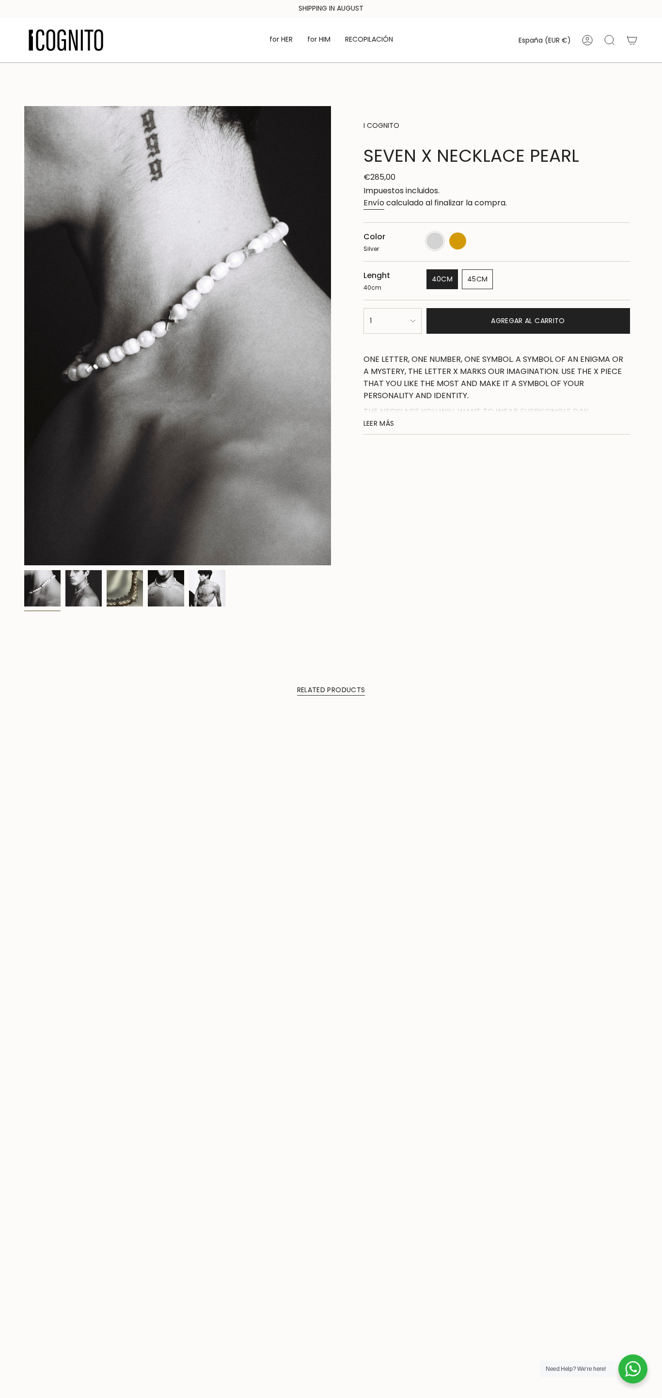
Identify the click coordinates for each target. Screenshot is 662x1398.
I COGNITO (381, 125)
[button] (281, 40)
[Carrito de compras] (632, 40)
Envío (373, 202)
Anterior (24, 335)
